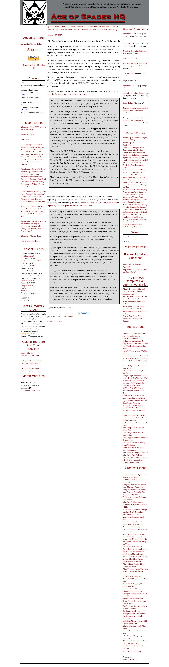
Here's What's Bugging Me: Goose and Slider (133, 584)
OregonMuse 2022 (28, 285)
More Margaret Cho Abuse (133, 487)
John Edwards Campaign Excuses (135, 452)
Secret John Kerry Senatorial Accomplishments (133, 448)
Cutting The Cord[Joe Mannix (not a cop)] (30, 354)
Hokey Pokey (128, 103)
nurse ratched (128, 73)
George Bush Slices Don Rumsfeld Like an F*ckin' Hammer (132, 318)
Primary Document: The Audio (134, 289)
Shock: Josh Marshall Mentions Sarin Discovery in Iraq (135, 555)
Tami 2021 (25, 290)
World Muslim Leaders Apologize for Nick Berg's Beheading (135, 510)
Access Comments (55, 321)
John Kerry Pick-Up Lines (132, 455)
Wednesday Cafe (27, 134)
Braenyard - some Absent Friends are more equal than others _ (135, 64)
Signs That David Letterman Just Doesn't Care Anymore (135, 401)
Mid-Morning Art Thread (30, 241)
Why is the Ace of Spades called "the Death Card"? (135, 270)
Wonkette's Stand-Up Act (132, 576)
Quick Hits (25, 139)
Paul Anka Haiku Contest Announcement (132, 292)
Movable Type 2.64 (130, 659)
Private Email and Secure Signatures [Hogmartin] (30, 369)
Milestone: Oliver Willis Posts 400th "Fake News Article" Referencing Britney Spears (134, 524)
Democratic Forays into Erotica (134, 333)
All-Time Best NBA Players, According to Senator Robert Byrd (134, 390)
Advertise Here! (33, 37)
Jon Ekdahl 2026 (27, 256)
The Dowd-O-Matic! (130, 623)
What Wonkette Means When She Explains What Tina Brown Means (135, 571)
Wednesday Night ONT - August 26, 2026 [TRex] (33, 128)
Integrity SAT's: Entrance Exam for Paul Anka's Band (135, 297)
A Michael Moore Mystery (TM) (135, 621)
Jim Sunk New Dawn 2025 (31, 260)
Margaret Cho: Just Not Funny (134, 484)
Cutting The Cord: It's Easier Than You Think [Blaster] (31, 361)
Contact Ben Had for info (30, 390)
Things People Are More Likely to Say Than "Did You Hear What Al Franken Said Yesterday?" (135, 378)
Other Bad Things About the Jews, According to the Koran (134, 396)
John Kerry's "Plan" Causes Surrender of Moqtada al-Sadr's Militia (135, 504)
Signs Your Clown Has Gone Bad (135, 355)
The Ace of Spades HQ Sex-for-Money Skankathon (135, 475)
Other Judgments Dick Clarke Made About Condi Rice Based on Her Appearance (134, 417)
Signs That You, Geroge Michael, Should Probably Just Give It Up (135, 359)
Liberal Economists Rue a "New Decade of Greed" (135, 530)
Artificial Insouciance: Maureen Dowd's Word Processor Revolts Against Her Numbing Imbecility (135, 536)
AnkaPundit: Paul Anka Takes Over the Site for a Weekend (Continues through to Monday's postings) (135, 310)
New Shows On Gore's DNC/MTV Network (131, 337)
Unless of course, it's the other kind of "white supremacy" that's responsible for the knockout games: (83, 204)
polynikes (126, 58)
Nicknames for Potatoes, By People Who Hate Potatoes (135, 342)
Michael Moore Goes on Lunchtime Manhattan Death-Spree (134, 516)
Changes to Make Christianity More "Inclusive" (134, 443)
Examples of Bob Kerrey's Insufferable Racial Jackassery (134, 406)
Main (113, 26)
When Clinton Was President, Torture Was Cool (134, 565)
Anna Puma (127, 33)
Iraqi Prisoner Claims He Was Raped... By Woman (134, 493)
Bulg (124, 80)
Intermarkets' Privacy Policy (31, 44)
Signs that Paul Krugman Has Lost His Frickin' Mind (134, 384)
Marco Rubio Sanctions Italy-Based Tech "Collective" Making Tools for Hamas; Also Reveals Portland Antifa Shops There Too (33, 211)
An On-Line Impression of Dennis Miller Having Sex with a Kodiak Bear (135, 601)
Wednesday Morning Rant (31, 236)
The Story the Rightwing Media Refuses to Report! (135, 607)
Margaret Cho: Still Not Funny (134, 489)
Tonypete (126, 43)
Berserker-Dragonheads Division (135, 51)
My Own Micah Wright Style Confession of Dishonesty (134, 589)
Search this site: (128, 236)
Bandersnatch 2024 (28, 265)
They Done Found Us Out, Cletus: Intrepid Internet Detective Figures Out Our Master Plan (135, 549)
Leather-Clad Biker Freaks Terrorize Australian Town (133, 560)
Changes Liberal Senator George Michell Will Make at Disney (135, 458)
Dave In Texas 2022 (28, 280)
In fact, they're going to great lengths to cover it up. (82, 93)
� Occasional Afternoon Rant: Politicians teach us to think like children (78, 26)
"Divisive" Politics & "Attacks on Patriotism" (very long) (135, 641)
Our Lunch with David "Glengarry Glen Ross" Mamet (134, 612)
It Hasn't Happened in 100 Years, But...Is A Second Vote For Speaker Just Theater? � (82, 28)
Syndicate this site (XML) (132, 651)
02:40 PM (69, 316)
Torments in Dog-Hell (131, 462)
